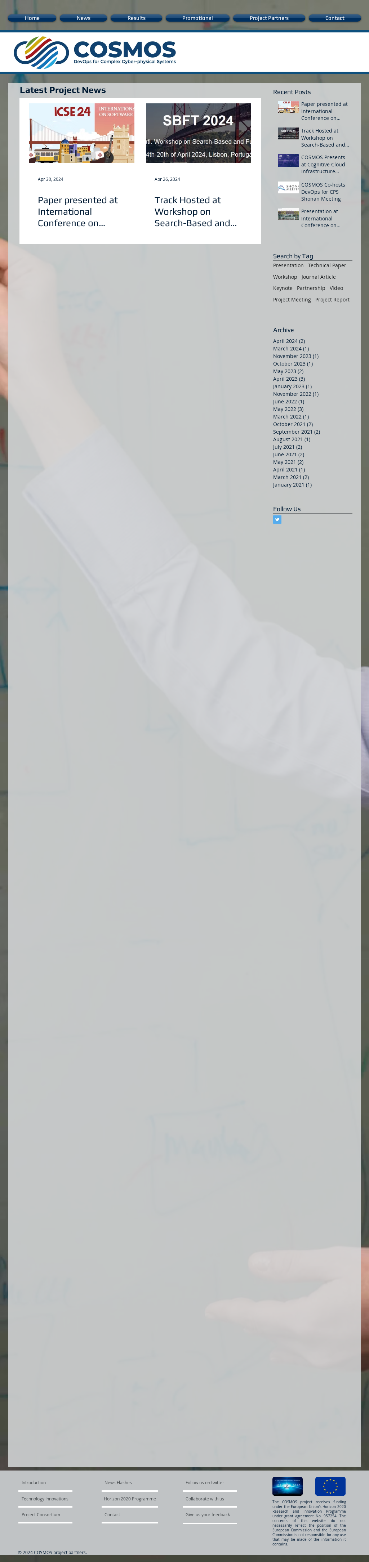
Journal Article (319, 276)
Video (336, 288)
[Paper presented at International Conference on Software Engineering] (81, 133)
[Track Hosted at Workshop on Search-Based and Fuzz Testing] (198, 133)
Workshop (285, 276)
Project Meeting (292, 299)
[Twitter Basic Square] (277, 519)
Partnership (311, 288)
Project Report (332, 299)
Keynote (283, 288)
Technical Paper (327, 265)
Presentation (288, 265)
